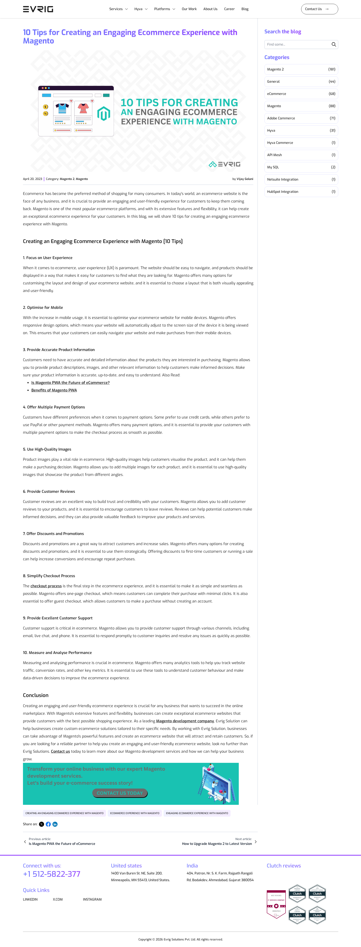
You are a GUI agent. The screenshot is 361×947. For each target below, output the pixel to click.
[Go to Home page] (40, 9)
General (301, 81)
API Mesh (301, 155)
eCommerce (301, 94)
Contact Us (313, 9)
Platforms (162, 9)
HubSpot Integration (301, 191)
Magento (82, 179)
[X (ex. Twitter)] (41, 824)
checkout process (46, 586)
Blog (245, 9)
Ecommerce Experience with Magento (134, 813)
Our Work (189, 9)
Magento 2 (67, 179)
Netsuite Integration (301, 179)
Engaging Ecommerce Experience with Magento (197, 813)
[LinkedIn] (55, 824)
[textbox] (301, 44)
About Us (210, 9)
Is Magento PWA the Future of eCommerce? (70, 382)
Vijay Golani (245, 179)
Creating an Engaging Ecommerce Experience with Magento (64, 813)
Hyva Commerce (301, 142)
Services (116, 9)
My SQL (301, 167)
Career (229, 9)
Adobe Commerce (301, 118)
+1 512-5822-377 (52, 874)
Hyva (138, 9)
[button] (334, 44)
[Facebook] (48, 824)
